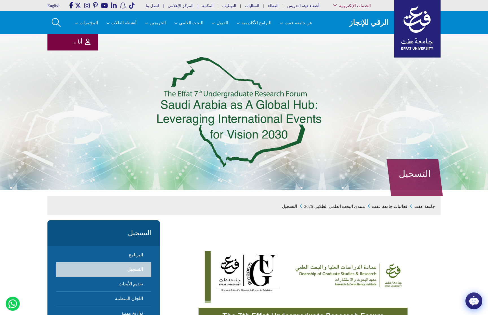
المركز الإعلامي (180, 6)
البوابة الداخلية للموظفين (365, 46)
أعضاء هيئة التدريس (303, 6)
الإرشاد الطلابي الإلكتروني (364, 81)
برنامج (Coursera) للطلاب (365, 34)
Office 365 (374, 69)
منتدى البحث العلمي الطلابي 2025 (334, 206)
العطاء (273, 6)
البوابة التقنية (372, 107)
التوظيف (229, 6)
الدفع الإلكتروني (370, 75)
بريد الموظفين (371, 40)
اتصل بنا (152, 6)
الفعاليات (252, 6)
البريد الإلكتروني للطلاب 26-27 (363, 94)
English (53, 6)
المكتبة (207, 6)
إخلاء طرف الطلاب (369, 86)
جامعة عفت (424, 206)
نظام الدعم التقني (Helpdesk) (369, 62)
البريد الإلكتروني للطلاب (366, 101)
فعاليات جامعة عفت (389, 206)
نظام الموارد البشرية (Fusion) (368, 53)
